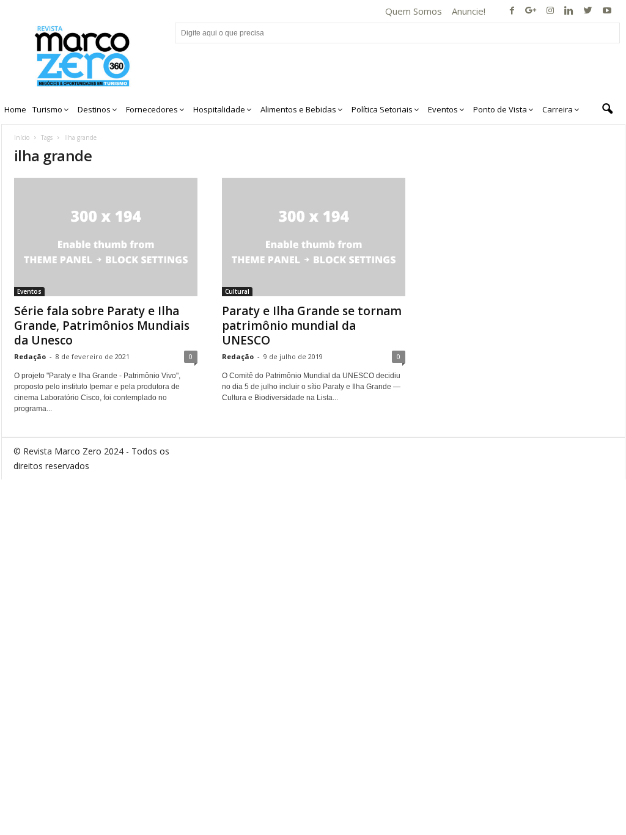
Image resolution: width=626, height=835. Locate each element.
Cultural (237, 291)
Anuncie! (468, 11)
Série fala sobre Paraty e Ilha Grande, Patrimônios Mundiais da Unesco (102, 325)
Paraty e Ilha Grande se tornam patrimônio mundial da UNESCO (312, 325)
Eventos (29, 291)
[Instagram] (550, 11)
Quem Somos (413, 11)
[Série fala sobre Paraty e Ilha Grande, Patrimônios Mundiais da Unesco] (105, 237)
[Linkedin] (569, 11)
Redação (30, 356)
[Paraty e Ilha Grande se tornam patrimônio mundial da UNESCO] (313, 237)
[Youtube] (607, 11)
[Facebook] (512, 11)
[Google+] (531, 11)
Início (21, 137)
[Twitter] (588, 11)
